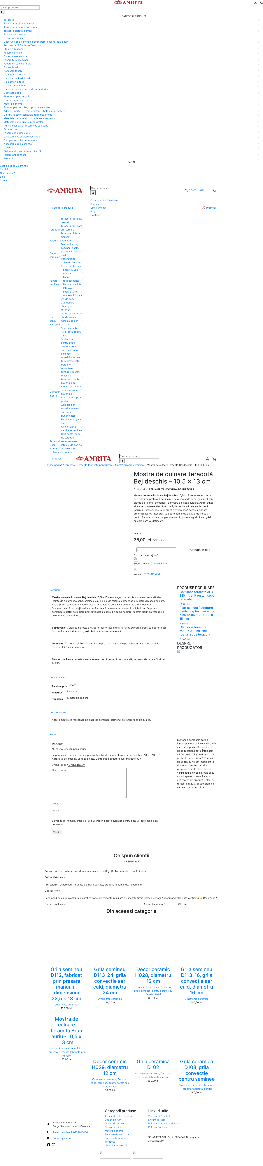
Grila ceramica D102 (153, 1064)
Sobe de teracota (115, 1138)
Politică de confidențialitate (164, 1123)
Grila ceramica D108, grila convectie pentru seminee (197, 1070)
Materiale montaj (114, 1130)
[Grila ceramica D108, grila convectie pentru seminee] (196, 1033)
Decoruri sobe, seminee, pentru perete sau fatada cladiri (153, 991)
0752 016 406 (152, 574)
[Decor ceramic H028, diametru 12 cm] (153, 941)
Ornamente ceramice (66, 1004)
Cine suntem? (8, 173)
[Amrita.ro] (65, 190)
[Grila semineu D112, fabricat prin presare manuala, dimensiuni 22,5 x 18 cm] (66, 941)
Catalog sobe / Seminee (14, 165)
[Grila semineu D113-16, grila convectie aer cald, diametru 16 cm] (196, 941)
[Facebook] (48, 1144)
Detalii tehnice (57, 677)
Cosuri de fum (113, 1119)
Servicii (4, 169)
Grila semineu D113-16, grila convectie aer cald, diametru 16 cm (196, 981)
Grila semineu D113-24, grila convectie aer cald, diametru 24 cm (109, 981)
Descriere (54, 589)
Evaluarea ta (60, 764)
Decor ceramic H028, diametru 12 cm (153, 975)
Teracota (70, 464)
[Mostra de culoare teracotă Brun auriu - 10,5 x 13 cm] (66, 1012)
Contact (4, 180)
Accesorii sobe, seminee (119, 1116)
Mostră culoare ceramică (129, 464)
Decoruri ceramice (115, 1123)
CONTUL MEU (197, 190)
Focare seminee (114, 1127)
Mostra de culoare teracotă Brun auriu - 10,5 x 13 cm (66, 1030)
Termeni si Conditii (159, 1116)
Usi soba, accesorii (116, 1145)
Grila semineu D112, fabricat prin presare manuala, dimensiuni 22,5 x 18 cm (66, 983)
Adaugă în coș (200, 550)
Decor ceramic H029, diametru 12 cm (110, 1067)
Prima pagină (54, 464)
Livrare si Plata (156, 1119)
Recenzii (54, 734)
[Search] (2, 12)
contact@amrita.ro (63, 1138)
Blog (2, 176)
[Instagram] (53, 1144)
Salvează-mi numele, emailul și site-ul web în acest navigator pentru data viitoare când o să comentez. (105, 822)
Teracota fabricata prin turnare (95, 464)
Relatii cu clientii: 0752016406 (70, 1132)
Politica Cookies (157, 1127)
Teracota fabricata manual (153, 1077)
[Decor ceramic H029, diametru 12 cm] (109, 1033)
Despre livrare (57, 712)
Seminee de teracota (117, 1134)
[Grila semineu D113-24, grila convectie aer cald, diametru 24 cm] (109, 941)
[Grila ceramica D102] (153, 1033)
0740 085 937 (159, 563)
